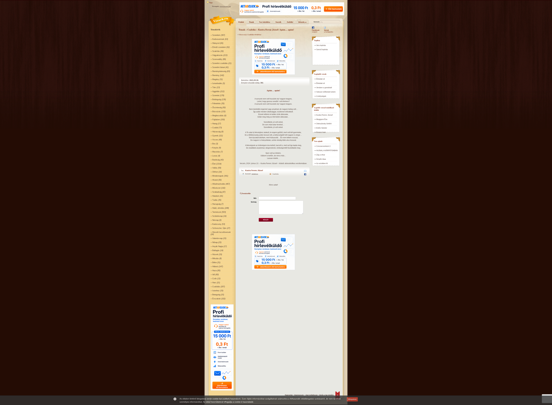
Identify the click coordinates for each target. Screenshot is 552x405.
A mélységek (321, 96)
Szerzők (278, 22)
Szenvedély (217, 59)
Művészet (216, 188)
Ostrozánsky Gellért (323, 124)
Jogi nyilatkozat (311, 395)
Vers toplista (321, 45)
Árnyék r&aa (321, 159)
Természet (216, 212)
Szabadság (217, 192)
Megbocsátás (218, 115)
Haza (214, 270)
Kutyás (215, 148)
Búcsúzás (216, 111)
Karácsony (216, 224)
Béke (214, 262)
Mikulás (215, 258)
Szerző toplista (322, 50)
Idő (213, 274)
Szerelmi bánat (218, 67)
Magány (215, 79)
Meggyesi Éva (321, 119)
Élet (214, 164)
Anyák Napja (217, 246)
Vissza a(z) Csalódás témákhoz (250, 34)
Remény (215, 75)
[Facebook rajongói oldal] (313, 29)
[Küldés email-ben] (305, 171)
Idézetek (302, 22)
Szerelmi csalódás (220, 63)
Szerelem (216, 35)
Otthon (215, 172)
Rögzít (266, 220)
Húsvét (215, 254)
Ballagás (216, 250)
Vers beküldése (264, 22)
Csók (214, 278)
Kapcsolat (289, 395)
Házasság (216, 132)
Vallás (214, 168)
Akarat (215, 180)
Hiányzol (216, 43)
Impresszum (299, 395)
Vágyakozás (217, 55)
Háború (215, 266)
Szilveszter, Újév (219, 228)
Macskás (216, 152)
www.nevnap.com (225, 6)
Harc (214, 282)
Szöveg (253, 202)
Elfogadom (352, 399)
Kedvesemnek (218, 39)
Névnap (215, 220)
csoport (315, 31)
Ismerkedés (217, 83)
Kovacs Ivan (321, 132)
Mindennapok (217, 176)
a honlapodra (328, 31)
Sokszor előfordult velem (326, 92)
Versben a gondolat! (324, 88)
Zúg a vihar (320, 155)
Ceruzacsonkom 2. (323, 146)
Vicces (215, 140)
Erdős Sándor (321, 128)
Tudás (214, 200)
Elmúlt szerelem (219, 47)
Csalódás (216, 287)
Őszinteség (217, 107)
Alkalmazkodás (218, 184)
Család (215, 128)
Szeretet (215, 95)
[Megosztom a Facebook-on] (305, 175)
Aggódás (216, 91)
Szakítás (216, 51)
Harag (214, 124)
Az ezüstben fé (322, 163)
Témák (251, 22)
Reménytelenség (219, 71)
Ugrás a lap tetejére (326, 395)
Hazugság (216, 204)
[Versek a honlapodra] (325, 29)
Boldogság (216, 99)
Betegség (216, 295)
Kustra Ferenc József (254, 170)
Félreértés (216, 103)
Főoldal (241, 22)
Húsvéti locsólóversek (221, 232)
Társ (214, 87)
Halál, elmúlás (218, 208)
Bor (213, 144)
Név (255, 198)
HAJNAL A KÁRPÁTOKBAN (327, 151)
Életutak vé (320, 79)
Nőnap (215, 242)
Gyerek (215, 136)
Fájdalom (216, 119)
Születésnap (217, 216)
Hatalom (215, 196)
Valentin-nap (217, 238)
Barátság (216, 160)
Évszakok (216, 299)
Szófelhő (290, 22)
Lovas (214, 156)
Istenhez (216, 291)
